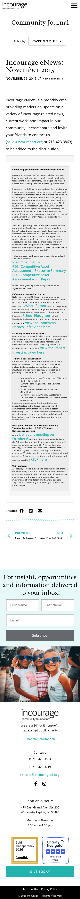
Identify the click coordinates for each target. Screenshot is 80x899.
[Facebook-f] (35, 783)
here (43, 459)
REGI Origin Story (26, 262)
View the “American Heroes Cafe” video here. (34, 325)
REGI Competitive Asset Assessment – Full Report (32, 277)
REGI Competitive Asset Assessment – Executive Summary (39, 268)
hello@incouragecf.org (25, 142)
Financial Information (40, 739)
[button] (21, 511)
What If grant (35, 306)
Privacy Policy (49, 889)
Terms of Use (31, 889)
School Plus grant (36, 315)
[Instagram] (44, 783)
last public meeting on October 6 (33, 436)
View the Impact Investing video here (39, 350)
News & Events (52, 78)
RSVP (35, 459)
